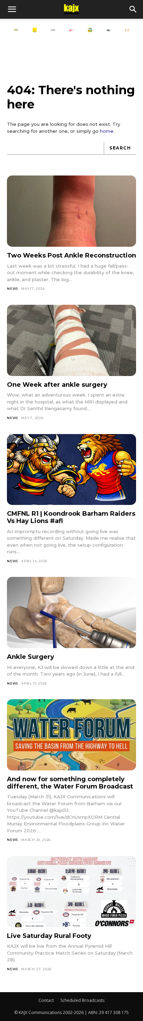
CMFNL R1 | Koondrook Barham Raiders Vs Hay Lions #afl (71, 517)
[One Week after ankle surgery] (71, 340)
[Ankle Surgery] (71, 612)
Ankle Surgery (30, 657)
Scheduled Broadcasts (82, 1000)
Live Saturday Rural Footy (49, 936)
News (12, 289)
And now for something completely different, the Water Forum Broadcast (70, 782)
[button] (12, 9)
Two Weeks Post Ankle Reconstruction (71, 255)
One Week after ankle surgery (57, 385)
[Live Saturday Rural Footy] (71, 891)
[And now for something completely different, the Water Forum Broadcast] (71, 734)
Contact (46, 1000)
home (106, 131)
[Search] (133, 9)
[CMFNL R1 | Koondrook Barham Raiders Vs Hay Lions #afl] (71, 469)
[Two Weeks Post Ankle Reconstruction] (71, 211)
